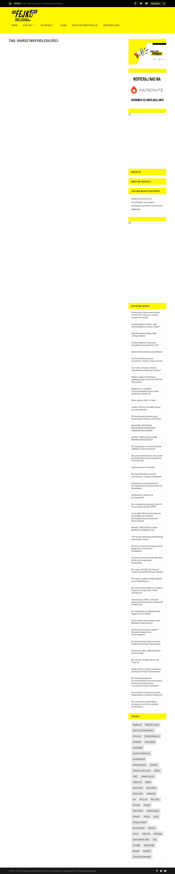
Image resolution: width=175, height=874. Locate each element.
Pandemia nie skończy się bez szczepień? (142, 496)
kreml (157, 771)
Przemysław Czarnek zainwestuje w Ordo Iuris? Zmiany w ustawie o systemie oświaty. (145, 314)
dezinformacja (152, 736)
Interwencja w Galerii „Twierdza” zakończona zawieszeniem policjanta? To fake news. (147, 602)
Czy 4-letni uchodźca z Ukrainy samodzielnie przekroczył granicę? (146, 369)
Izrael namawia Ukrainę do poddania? (147, 352)
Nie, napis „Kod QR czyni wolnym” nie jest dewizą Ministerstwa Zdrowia (147, 570)
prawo (147, 805)
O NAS (63, 25)
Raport (136, 816)
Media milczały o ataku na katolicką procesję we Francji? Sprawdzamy (146, 670)
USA (155, 839)
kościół (154, 765)
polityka (155, 799)
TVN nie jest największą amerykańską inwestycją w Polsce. (147, 538)
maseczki (137, 782)
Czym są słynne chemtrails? (143, 467)
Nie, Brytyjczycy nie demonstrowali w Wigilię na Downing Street (146, 447)
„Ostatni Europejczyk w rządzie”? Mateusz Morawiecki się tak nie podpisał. (145, 632)
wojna (136, 851)
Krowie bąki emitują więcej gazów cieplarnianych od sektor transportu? (147, 693)
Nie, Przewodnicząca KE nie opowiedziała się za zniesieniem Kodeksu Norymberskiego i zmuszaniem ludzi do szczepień (146, 682)
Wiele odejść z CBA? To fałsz (143, 400)
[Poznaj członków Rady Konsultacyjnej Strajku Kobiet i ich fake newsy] (54, 72)
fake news (150, 742)
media (148, 782)
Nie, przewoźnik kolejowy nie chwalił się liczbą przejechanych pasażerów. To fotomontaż (147, 458)
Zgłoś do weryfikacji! (85, 25)
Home (14, 25)
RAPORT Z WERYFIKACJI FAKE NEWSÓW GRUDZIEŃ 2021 (144, 438)
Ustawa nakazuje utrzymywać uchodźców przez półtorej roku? (145, 343)
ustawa (136, 845)
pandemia (151, 794)
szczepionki (138, 828)
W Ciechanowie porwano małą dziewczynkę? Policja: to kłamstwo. (146, 417)
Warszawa (149, 845)
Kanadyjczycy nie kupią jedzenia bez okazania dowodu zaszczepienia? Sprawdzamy (147, 485)
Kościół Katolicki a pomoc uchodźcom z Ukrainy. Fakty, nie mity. (147, 359)
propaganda (153, 811)
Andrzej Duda (152, 725)
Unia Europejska (141, 839)
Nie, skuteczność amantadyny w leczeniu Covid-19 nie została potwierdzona (144, 704)
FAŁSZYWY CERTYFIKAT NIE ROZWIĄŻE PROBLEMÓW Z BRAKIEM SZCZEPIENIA (143, 428)
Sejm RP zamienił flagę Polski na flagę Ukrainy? (144, 334)
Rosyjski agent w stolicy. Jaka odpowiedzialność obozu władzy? (145, 325)
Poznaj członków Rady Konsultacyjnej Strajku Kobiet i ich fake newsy (53, 103)
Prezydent (138, 811)
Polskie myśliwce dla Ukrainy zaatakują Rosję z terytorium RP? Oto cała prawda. (146, 379)
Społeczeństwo (38, 107)
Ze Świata (46, 25)
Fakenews (137, 748)
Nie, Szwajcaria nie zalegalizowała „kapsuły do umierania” (145, 612)
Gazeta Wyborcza (141, 753)
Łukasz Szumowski (142, 857)
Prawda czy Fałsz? (26, 107)
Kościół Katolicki (141, 771)
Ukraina (158, 834)
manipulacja (147, 776)
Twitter (146, 834)
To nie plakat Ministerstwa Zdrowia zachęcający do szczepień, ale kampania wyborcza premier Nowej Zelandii (146, 517)
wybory (147, 851)
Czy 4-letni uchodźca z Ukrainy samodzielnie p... (43, 3)
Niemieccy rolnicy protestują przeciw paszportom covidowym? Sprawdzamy (147, 548)
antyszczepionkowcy (143, 730)
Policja (143, 799)
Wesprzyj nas (111, 25)
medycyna (137, 788)
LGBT (135, 776)
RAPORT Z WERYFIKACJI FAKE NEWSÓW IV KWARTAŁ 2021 (144, 528)
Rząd (156, 816)
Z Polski (27, 25)
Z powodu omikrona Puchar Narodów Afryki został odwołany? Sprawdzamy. (147, 560)
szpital (151, 828)
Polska (136, 805)
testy (135, 834)
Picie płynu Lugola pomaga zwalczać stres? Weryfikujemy (146, 579)
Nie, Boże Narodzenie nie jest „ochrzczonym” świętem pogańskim (146, 475)
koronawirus (139, 765)
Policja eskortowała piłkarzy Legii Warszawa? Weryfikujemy (145, 621)
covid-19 (137, 736)
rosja (147, 816)
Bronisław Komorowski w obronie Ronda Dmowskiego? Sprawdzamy (146, 642)
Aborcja (137, 725)
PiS (134, 799)
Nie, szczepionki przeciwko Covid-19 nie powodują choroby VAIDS (146, 505)
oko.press (151, 788)
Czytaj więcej (20, 118)
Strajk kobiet (140, 822)
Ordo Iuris (138, 794)
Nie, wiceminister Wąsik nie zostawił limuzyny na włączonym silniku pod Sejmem (147, 590)
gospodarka (139, 759)
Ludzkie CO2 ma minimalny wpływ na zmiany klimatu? (146, 408)
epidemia (137, 742)
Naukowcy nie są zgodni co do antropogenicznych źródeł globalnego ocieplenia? (145, 391)
